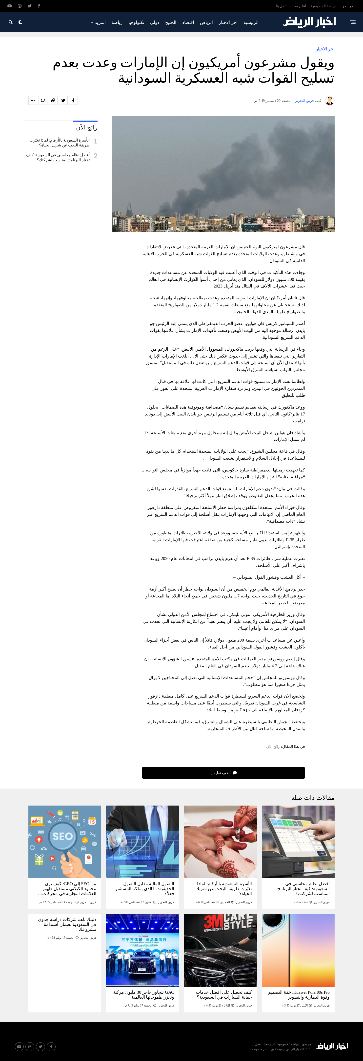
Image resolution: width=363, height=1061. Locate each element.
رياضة (117, 22)
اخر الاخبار (228, 22)
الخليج (170, 22)
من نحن (347, 6)
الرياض (206, 22)
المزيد (100, 22)
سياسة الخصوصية (324, 6)
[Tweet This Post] (63, 100)
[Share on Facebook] (73, 100)
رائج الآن (273, 747)
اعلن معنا (299, 6)
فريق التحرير (304, 101)
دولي (154, 22)
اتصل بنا (281, 6)
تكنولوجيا (136, 22)
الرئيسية (251, 22)
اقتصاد (188, 22)
